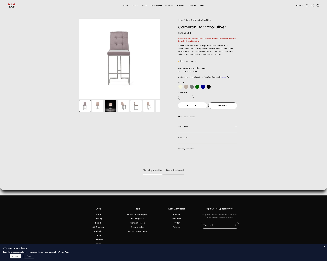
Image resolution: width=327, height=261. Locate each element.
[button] (156, 5)
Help (137, 208)
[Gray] (192, 87)
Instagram (176, 214)
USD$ (298, 5)
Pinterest (176, 227)
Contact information (137, 231)
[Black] (209, 87)
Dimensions (183, 127)
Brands (98, 223)
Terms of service (137, 223)
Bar (187, 20)
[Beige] (180, 87)
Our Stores (98, 239)
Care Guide (183, 138)
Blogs (98, 244)
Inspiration (98, 231)
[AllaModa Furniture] (11, 5)
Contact (98, 235)
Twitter (177, 223)
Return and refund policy (137, 214)
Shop (98, 208)
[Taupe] (186, 87)
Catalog (98, 218)
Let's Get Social (176, 208)
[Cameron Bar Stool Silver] (85, 106)
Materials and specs (186, 117)
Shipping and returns (186, 149)
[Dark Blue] (203, 87)
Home (180, 20)
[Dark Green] (197, 87)
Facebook (176, 218)
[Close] (324, 246)
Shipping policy (137, 227)
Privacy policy (137, 218)
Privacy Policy (64, 252)
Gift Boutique (98, 227)
